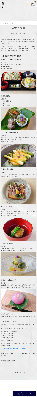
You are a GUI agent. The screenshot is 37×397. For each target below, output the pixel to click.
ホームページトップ (11, 383)
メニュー (22, 33)
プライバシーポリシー (25, 383)
